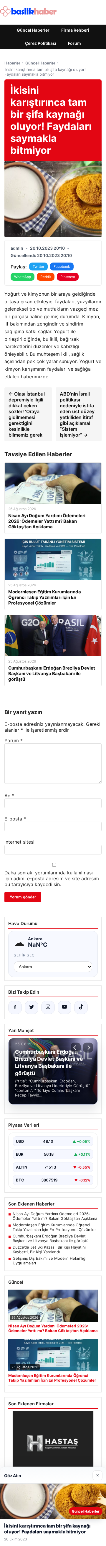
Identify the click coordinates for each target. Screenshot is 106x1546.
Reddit (45, 277)
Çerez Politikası (40, 43)
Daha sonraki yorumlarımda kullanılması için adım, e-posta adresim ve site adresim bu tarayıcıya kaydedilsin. (51, 878)
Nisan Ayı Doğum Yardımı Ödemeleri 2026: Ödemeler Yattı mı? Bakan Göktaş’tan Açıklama (55, 1216)
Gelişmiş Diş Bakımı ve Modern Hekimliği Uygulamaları (49, 1260)
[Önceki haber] (76, 1048)
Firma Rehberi (75, 30)
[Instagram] (48, 1007)
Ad (9, 795)
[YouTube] (64, 1007)
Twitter (38, 266)
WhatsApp (22, 277)
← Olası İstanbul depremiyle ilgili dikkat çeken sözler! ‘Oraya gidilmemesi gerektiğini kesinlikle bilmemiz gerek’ (27, 414)
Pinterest (67, 277)
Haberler (12, 63)
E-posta (15, 819)
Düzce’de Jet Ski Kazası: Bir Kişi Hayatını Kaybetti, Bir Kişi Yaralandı (49, 1249)
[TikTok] (81, 1007)
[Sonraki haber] (88, 1048)
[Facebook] (15, 1007)
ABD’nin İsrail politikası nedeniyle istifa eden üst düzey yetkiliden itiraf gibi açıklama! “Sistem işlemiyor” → (77, 414)
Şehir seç (24, 955)
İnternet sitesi (19, 842)
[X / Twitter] (31, 1007)
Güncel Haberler (33, 30)
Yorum (13, 740)
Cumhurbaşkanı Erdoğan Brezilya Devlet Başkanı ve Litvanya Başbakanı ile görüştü (51, 1238)
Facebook (62, 266)
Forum (74, 43)
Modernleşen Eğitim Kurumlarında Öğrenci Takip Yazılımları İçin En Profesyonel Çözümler (54, 1227)
